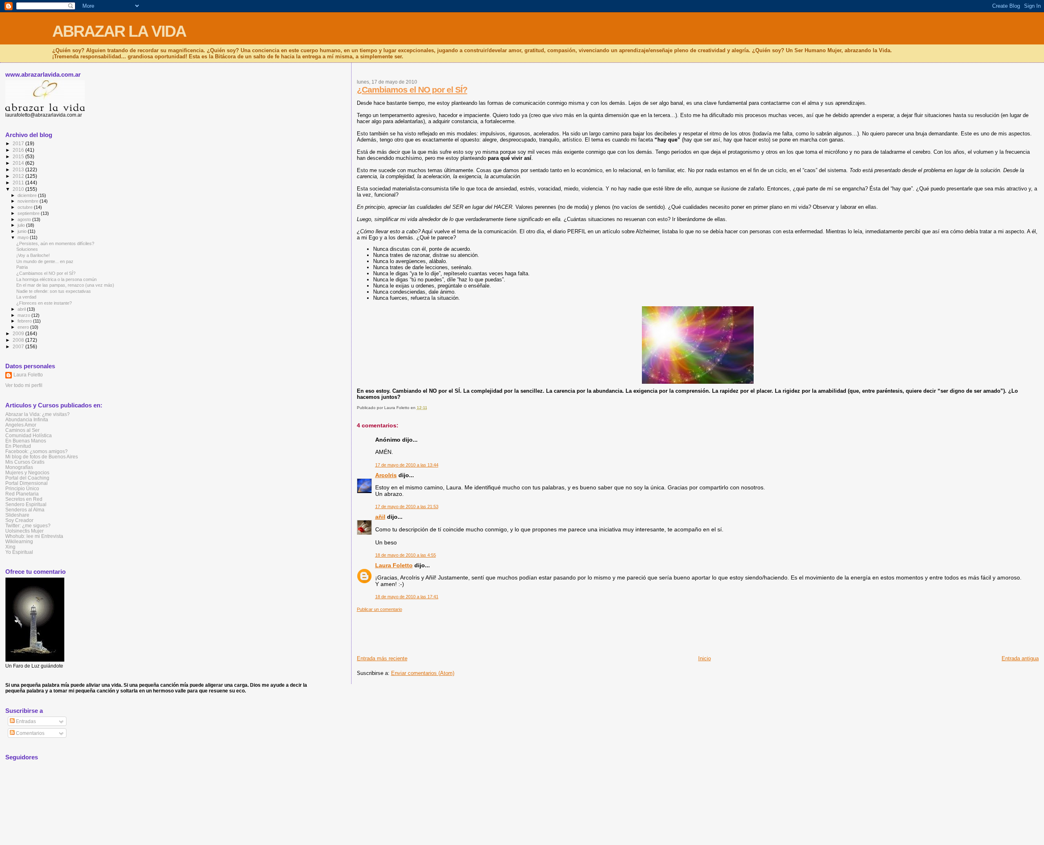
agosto (25, 219)
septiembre (29, 213)
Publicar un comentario (379, 609)
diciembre (28, 195)
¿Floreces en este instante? (44, 303)
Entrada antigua (1020, 658)
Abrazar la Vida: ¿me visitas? (37, 414)
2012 (19, 176)
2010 (19, 189)
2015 (19, 156)
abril (22, 309)
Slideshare (17, 515)
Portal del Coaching (27, 477)
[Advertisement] (505, 630)
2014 (19, 163)
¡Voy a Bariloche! (33, 255)
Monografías (19, 467)
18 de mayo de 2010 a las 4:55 (405, 555)
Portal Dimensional (26, 483)
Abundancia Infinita (26, 419)
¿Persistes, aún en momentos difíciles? (55, 243)
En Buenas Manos (25, 440)
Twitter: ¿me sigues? (28, 525)
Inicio (704, 658)
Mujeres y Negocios (27, 472)
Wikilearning (19, 541)
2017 (19, 143)
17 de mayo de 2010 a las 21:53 (406, 506)
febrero (25, 321)
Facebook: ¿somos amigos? (36, 451)
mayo (24, 237)
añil (380, 516)
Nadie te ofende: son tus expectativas (53, 291)
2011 (19, 182)
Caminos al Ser (22, 430)
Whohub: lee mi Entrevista (34, 536)
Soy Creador (19, 520)
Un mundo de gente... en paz (44, 261)
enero (24, 327)
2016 (19, 150)
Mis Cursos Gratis (24, 462)
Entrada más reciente (382, 658)
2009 (19, 333)
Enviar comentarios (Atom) (422, 673)
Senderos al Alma (24, 509)
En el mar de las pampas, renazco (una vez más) (65, 285)
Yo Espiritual (19, 552)
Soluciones (27, 249)
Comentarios (29, 733)
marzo (24, 315)
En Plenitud (18, 446)
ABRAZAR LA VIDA (119, 31)
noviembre (29, 201)
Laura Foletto (394, 565)
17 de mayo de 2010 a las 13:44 (406, 464)
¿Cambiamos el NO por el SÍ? (412, 89)
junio (23, 231)
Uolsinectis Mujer (24, 530)
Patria (22, 267)
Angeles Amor (20, 424)
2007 (19, 346)
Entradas (25, 721)
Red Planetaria (22, 493)
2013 (19, 169)
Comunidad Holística (28, 435)
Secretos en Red (23, 499)
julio (22, 225)
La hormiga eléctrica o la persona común (56, 279)
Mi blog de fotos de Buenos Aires (41, 456)
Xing (10, 546)
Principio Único (22, 488)
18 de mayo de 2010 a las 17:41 (406, 596)
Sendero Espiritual (25, 504)
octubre (26, 207)
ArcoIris (386, 475)
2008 (19, 340)
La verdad (26, 296)
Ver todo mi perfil (23, 385)
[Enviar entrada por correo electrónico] (429, 407)
